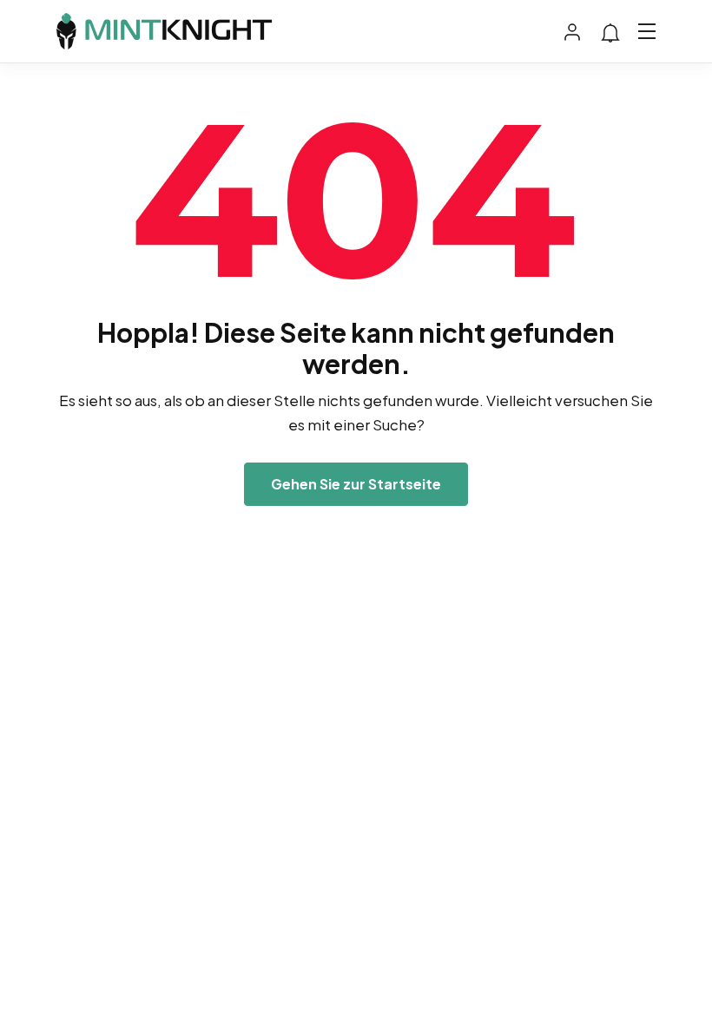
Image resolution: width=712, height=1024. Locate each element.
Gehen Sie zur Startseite (356, 484)
